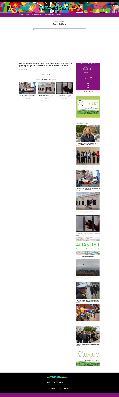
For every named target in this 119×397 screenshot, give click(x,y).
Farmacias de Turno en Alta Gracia (64, 95)
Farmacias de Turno (49, 14)
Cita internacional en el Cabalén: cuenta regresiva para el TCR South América (88, 189)
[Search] (99, 15)
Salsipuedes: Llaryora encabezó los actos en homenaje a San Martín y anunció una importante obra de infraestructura (88, 301)
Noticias (21, 14)
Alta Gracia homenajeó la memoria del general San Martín (88, 344)
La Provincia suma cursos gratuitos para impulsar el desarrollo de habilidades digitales (88, 166)
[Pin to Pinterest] (47, 74)
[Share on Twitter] (46, 74)
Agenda (27, 14)
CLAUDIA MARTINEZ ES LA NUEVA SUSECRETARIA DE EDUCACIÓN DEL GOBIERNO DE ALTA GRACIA (88, 144)
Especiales (58, 14)
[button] (20, 1)
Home (20, 19)
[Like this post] (43, 74)
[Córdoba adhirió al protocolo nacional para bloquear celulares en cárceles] (46, 88)
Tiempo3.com (90, 91)
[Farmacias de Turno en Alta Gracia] (64, 88)
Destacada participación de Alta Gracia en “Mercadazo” (88, 322)
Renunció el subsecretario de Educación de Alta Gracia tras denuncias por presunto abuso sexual (88, 212)
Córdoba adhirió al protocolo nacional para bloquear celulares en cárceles (88, 234)
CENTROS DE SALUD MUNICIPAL (37, 14)
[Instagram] (99, 1)
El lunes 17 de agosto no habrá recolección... (33, 1)
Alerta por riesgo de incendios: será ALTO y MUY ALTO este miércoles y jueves (88, 278)
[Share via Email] (49, 74)
